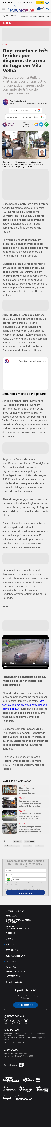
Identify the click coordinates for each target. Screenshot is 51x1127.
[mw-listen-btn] (4, 124)
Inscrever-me (25, 893)
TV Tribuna (23, 16)
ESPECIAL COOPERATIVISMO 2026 (17, 928)
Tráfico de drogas (12, 846)
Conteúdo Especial (14, 982)
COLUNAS (11, 961)
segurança (29, 841)
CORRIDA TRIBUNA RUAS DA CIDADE (18, 921)
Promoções (11, 967)
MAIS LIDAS (11, 916)
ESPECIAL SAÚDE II (37, 16)
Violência (39, 846)
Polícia (5, 45)
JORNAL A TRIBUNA (15, 956)
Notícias (17, 841)
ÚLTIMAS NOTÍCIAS (15, 911)
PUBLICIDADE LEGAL (16, 972)
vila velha (27, 846)
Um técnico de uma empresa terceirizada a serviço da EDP (24, 705)
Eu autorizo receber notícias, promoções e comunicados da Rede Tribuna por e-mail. (26, 883)
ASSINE (40, 2)
